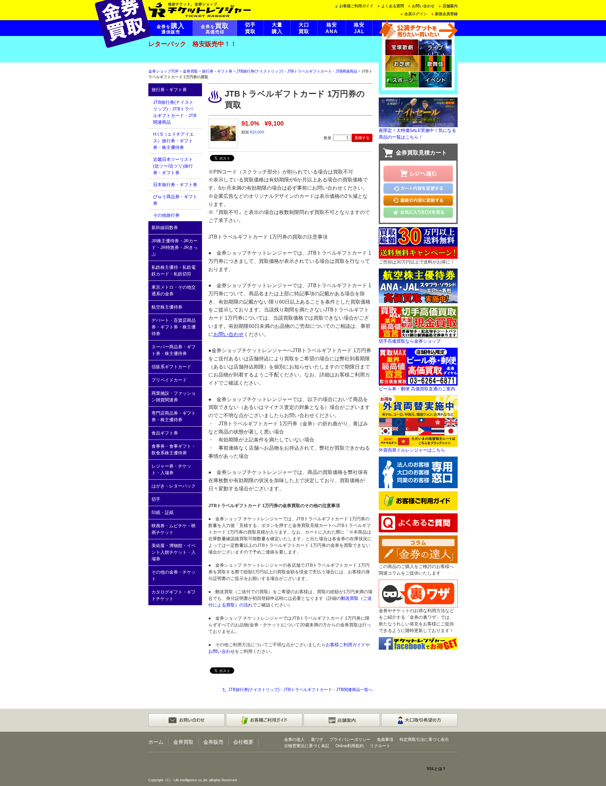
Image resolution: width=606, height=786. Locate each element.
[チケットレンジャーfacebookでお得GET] (418, 643)
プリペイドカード (169, 379)
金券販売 (213, 742)
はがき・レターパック (174, 485)
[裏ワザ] (418, 593)
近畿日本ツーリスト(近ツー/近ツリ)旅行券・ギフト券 (173, 166)
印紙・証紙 (163, 512)
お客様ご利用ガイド (356, 6)
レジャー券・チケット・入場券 (171, 469)
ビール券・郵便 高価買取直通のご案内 (417, 388)
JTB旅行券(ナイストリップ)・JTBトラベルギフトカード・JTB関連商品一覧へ (300, 689)
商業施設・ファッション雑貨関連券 (174, 396)
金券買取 (190, 71)
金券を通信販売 (171, 28)
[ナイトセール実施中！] (418, 112)
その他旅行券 (166, 215)
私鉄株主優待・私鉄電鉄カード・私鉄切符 (174, 270)
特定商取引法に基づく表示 (424, 739)
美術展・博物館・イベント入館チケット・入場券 (174, 552)
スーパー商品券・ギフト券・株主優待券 (174, 350)
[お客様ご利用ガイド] (418, 500)
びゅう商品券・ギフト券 (175, 200)
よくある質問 (392, 6)
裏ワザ (317, 739)
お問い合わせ (423, 6)
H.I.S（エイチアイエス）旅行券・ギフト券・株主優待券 (173, 141)
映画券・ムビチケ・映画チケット (174, 529)
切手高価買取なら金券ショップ (410, 341)
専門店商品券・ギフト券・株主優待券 (174, 416)
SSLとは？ (436, 768)
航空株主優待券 (167, 307)
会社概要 (243, 742)
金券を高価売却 (215, 28)
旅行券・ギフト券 (217, 71)
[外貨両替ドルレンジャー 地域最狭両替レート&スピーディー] (418, 420)
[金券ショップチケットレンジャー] (200, 9)
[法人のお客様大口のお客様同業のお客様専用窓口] (418, 472)
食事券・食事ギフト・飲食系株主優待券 (174, 449)
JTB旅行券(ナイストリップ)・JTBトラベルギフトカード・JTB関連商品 (296, 71)
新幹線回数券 (165, 227)
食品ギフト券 (165, 432)
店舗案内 (450, 6)
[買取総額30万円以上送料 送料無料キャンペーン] (418, 242)
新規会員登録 (446, 14)
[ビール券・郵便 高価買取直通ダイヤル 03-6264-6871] (418, 366)
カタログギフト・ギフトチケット (174, 595)
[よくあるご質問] (418, 522)
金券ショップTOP (163, 71)
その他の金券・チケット (174, 575)
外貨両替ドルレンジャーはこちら (412, 449)
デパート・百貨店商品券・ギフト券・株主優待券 (174, 327)
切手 (156, 499)
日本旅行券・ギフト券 (175, 184)
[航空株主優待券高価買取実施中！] (418, 285)
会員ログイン (415, 14)
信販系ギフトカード (171, 366)
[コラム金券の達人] (418, 549)
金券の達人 (294, 739)
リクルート (380, 745)
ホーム (155, 742)
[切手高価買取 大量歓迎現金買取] (418, 321)
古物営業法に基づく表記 (306, 745)
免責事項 (385, 739)
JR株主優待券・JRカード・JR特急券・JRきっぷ (175, 247)
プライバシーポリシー (350, 739)
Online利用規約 (350, 745)
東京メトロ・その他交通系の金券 (174, 290)
